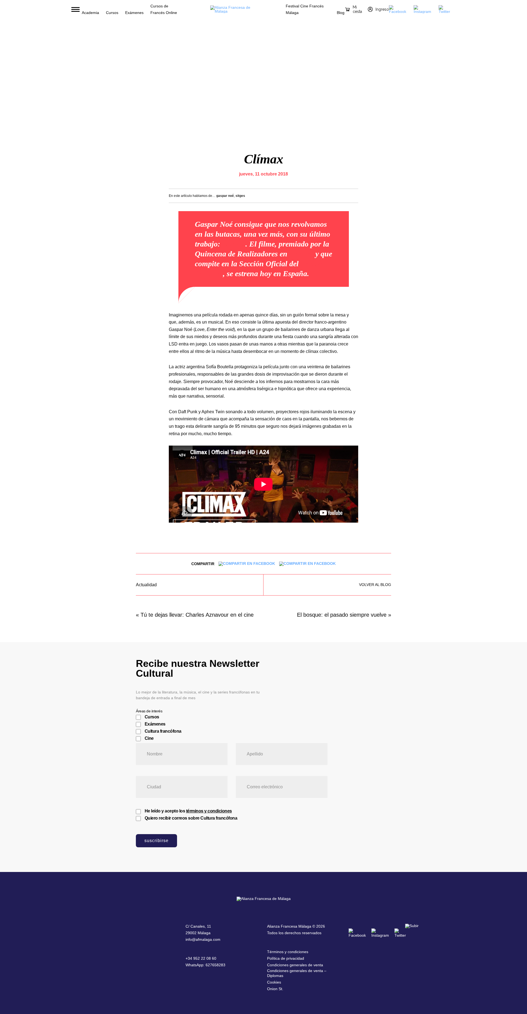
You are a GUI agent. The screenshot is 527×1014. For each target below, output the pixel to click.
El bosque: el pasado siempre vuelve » (344, 615)
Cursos (112, 12)
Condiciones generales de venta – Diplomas (296, 973)
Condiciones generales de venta (295, 965)
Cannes (301, 254)
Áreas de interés (149, 711)
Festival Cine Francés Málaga (305, 9)
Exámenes (134, 12)
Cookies (274, 982)
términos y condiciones (209, 811)
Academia (90, 12)
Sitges (240, 196)
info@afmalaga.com (203, 939)
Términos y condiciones (287, 952)
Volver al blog (375, 585)
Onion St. (275, 989)
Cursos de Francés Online (163, 9)
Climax (233, 244)
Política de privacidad (285, 958)
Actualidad (146, 585)
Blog (340, 12)
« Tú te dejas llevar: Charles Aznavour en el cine (195, 615)
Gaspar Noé (225, 196)
